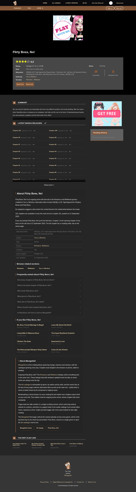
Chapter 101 (17, 130)
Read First (20, 84)
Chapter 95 (16, 151)
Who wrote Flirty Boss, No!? (27, 291)
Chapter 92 (52, 158)
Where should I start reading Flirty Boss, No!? (34, 307)
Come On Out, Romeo (59, 350)
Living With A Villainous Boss (28, 333)
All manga (39, 428)
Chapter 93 (16, 158)
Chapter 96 (52, 144)
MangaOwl (22, 365)
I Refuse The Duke (24, 341)
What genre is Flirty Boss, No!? (29, 296)
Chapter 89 (16, 172)
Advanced (119, 3)
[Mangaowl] (15, 3)
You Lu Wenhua (31, 76)
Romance (17, 8)
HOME (45, 3)
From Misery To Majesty (76, 443)
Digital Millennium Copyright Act (63, 482)
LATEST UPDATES (72, 3)
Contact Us (80, 482)
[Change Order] (45, 123)
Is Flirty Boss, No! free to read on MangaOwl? (34, 313)
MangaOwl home (26, 428)
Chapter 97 (16, 144)
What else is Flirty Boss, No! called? (30, 302)
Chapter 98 (52, 137)
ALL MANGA (56, 3)
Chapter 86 (52, 179)
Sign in (110, 8)
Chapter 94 (52, 151)
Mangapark (68, 475)
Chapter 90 (52, 165)
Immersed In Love (58, 341)
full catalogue (26, 384)
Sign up (119, 8)
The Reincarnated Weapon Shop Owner (32, 350)
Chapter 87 (16, 179)
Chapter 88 (52, 172)
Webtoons (37, 79)
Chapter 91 (16, 165)
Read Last (29, 84)
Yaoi (29, 8)
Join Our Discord (97, 3)
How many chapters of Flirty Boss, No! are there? (35, 280)
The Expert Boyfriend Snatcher (63, 333)
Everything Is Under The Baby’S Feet (19, 444)
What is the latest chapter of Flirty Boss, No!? (34, 285)
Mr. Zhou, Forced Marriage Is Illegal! (30, 325)
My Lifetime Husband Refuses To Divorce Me (38, 444)
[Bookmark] (113, 72)
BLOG (85, 3)
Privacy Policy (44, 482)
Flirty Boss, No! (53, 428)
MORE (39, 8)
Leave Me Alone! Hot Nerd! (61, 325)
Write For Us (92, 482)
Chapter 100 (53, 130)
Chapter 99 (16, 137)
